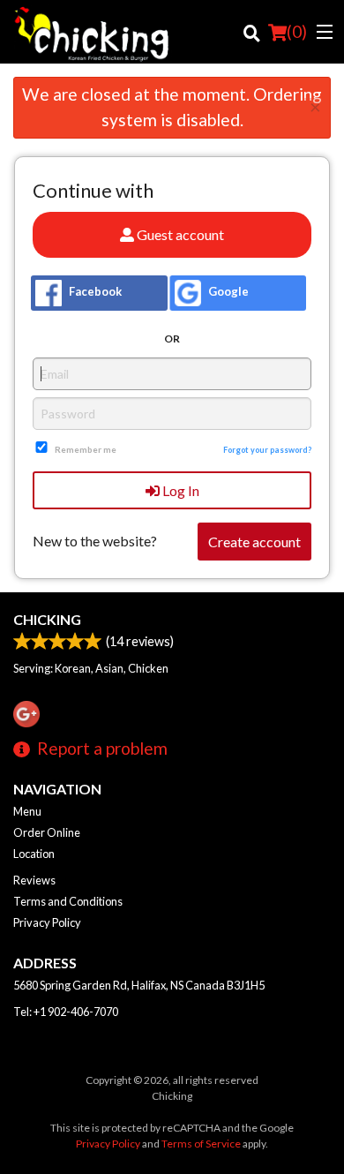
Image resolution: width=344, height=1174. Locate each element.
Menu (27, 811)
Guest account (179, 234)
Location (34, 854)
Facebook (94, 291)
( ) (297, 31)
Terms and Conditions (68, 901)
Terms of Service (201, 1143)
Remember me (85, 449)
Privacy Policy (47, 922)
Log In (179, 490)
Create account (254, 541)
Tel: (65, 1012)
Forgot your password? (267, 450)
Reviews (34, 880)
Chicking (47, 619)
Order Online (46, 832)
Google (227, 291)
